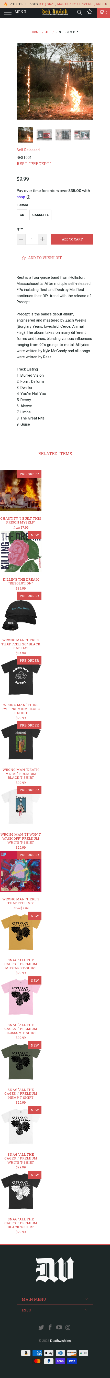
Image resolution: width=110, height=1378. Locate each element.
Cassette (40, 215)
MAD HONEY (66, 4)
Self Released (28, 150)
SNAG (51, 4)
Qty (20, 229)
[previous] (21, 81)
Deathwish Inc (60, 1341)
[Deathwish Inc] (55, 13)
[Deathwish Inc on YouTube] (59, 1328)
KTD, (42, 4)
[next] (88, 81)
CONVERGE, (86, 4)
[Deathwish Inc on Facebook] (50, 1328)
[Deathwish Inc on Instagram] (68, 1328)
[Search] (79, 12)
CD (22, 215)
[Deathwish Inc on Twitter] (41, 1328)
